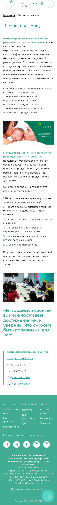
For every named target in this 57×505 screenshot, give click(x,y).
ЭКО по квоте (44, 411)
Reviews (27, 410)
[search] (6, 444)
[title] (15, 4)
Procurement (11, 427)
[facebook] (26, 444)
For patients (29, 404)
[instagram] (36, 444)
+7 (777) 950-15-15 (21, 480)
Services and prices (10, 411)
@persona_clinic (20, 377)
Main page (9, 15)
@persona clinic (20, 384)
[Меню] (50, 4)
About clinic (10, 404)
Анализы (45, 423)
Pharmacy (46, 418)
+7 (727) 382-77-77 (40, 480)
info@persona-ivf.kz (32, 483)
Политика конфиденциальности (23, 435)
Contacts (45, 404)
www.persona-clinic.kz (20, 358)
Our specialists (9, 420)
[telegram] (16, 444)
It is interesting (28, 416)
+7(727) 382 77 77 (29, 4)
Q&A (25, 423)
